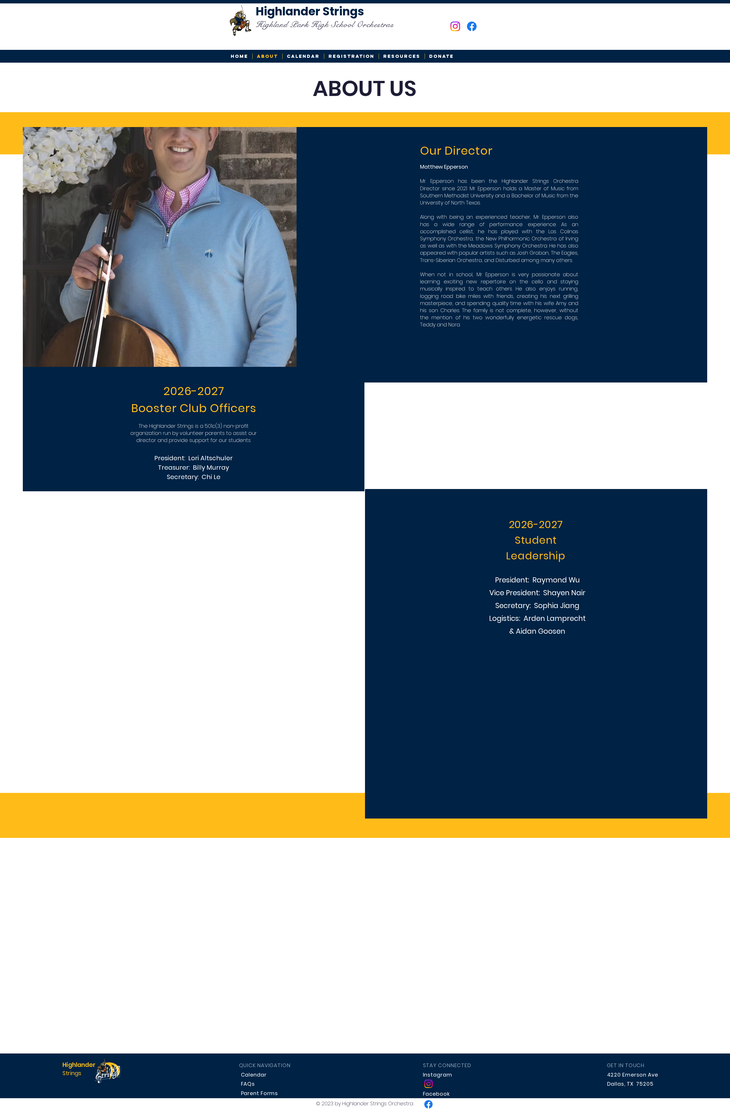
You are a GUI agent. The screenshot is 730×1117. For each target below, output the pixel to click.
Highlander (79, 1065)
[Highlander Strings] (455, 26)
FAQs (248, 1083)
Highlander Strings (310, 11)
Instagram (437, 1074)
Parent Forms (259, 1093)
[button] (402, 56)
